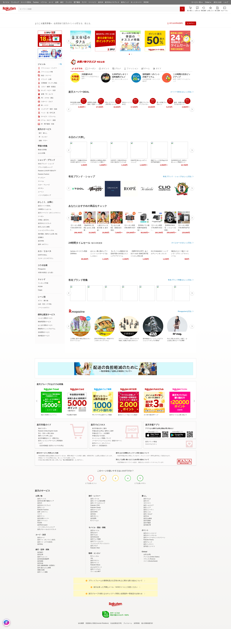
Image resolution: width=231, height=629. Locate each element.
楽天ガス (146, 501)
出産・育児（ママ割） (45, 304)
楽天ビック (125, 2)
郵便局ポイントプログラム (46, 329)
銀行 (62, 2)
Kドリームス (94, 520)
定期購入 (41, 237)
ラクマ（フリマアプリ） (46, 258)
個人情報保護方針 (147, 623)
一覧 (60, 64)
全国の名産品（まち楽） (46, 272)
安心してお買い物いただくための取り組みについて (132, 459)
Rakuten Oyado (95, 507)
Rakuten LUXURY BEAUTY (47, 171)
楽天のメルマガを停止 (56, 445)
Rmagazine (42, 269)
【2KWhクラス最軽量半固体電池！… (143, 227)
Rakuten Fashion (43, 174)
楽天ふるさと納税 (44, 227)
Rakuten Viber (95, 548)
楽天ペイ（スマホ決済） (45, 542)
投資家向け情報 (91, 623)
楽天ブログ (94, 546)
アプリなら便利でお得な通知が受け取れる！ (159, 428)
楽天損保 (40, 561)
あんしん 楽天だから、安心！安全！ (184, 461)
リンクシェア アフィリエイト (100, 543)
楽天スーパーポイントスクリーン (154, 537)
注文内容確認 (43, 445)
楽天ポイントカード (150, 533)
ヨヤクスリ (147, 503)
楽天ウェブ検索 (95, 539)
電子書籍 (77, 2)
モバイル (6, 2)
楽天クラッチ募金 (151, 441)
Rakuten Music (95, 565)
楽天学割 (41, 241)
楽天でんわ (94, 535)
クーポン (41, 216)
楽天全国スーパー (43, 518)
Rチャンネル (94, 556)
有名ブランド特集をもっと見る (180, 280)
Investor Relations (102, 623)
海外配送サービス (44, 336)
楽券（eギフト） (43, 244)
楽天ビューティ (149, 509)
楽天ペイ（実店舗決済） (100, 445)
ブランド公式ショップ (45, 167)
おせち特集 (41, 153)
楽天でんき (147, 499)
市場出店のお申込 (98, 431)
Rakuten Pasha (149, 540)
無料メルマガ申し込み (45, 436)
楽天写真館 (147, 520)
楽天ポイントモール (150, 535)
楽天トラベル (94, 499)
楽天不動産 (147, 523)
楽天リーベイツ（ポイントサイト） (49, 213)
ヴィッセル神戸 (95, 571)
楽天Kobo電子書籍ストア (45, 501)
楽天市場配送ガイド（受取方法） (49, 438)
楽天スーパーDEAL (44, 206)
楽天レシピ (147, 512)
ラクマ (84, 2)
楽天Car (146, 516)
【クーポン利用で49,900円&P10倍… (183, 227)
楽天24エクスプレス (112, 2)
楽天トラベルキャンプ (97, 503)
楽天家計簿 (147, 525)
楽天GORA (94, 512)
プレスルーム (127, 623)
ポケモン (41, 188)
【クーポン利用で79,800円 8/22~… (156, 227)
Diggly (40, 290)
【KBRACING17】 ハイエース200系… (170, 227)
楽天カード (41, 537)
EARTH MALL (42, 255)
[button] (197, 8)
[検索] (182, 9)
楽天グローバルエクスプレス (46, 529)
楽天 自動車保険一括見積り (46, 565)
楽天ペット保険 (42, 572)
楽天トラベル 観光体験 (97, 501)
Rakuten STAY (95, 505)
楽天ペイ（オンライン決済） (46, 540)
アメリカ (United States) (151, 557)
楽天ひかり (94, 532)
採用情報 (137, 623)
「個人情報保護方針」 (68, 460)
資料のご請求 (109, 431)
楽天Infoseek (94, 537)
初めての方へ (42, 428)
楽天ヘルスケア (149, 505)
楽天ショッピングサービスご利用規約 (50, 440)
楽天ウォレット (42, 557)
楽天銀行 (40, 552)
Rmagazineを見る (185, 311)
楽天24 (100, 2)
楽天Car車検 (148, 518)
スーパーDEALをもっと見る (181, 92)
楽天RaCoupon (42, 525)
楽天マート (41, 516)
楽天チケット (94, 562)
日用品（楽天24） (44, 220)
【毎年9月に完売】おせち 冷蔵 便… (89, 227)
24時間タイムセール (44, 209)
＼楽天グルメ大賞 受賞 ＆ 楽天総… (102, 227)
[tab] (77, 69)
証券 (56, 2)
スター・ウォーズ (44, 185)
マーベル (41, 181)
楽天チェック (148, 542)
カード (51, 2)
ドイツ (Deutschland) (150, 561)
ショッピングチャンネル (46, 230)
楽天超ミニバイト (149, 546)
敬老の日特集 (42, 149)
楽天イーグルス (95, 569)
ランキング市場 (43, 283)
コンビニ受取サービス (45, 318)
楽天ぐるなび (148, 514)
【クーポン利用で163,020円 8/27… (75, 227)
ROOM (146, 2)
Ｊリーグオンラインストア (46, 527)
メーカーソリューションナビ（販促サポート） (107, 440)
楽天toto (93, 514)
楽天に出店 (217, 2)
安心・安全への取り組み (46, 433)
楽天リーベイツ (42, 520)
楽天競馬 (93, 518)
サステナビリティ (151, 444)
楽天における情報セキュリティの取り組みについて (132, 453)
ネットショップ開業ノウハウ (101, 438)
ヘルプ (225, 2)
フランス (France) (149, 559)
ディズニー (41, 177)
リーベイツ (92, 2)
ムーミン (41, 192)
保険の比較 (41, 570)
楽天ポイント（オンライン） (101, 443)
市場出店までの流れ (98, 436)
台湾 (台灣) (147, 554)
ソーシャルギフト (44, 307)
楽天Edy (40, 544)
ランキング (15, 2)
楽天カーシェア (95, 509)
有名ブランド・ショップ (46, 164)
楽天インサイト (149, 544)
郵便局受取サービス (44, 321)
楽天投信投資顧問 (43, 559)
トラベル (44, 2)
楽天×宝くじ (94, 516)
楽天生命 (40, 563)
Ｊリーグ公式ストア (44, 195)
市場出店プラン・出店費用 (100, 433)
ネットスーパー (136, 2)
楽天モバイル (94, 530)
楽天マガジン (94, 560)
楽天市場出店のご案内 (99, 428)
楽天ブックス (41, 499)
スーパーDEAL (26, 2)
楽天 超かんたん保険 (44, 568)
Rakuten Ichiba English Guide (48, 431)
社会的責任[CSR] (116, 623)
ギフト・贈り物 (43, 300)
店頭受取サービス (44, 332)
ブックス (68, 2)
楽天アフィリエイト (96, 541)
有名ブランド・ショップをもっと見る (177, 176)
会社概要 (81, 623)
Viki (91, 558)
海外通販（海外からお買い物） (48, 234)
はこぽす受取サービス (45, 325)
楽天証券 (40, 554)
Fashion (36, 2)
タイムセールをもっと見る (181, 243)
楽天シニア (147, 507)
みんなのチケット (96, 567)
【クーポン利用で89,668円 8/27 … (129, 227)
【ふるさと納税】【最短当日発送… (116, 227)
